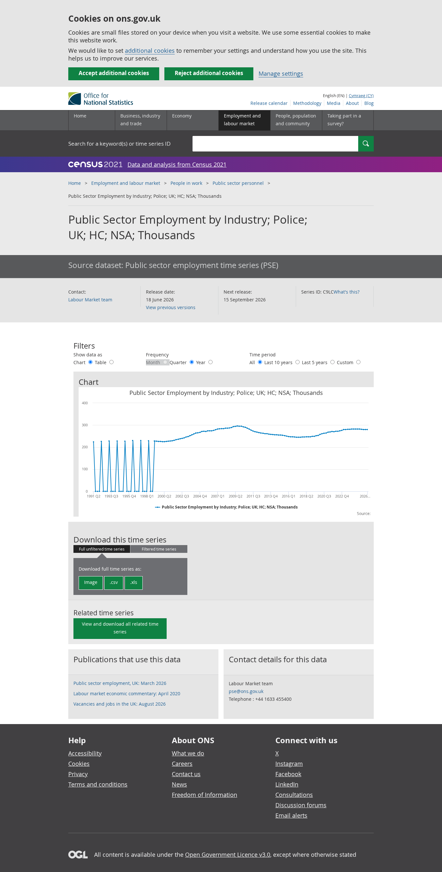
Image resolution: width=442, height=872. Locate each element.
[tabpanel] (130, 576)
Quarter (179, 362)
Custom (346, 362)
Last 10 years (279, 362)
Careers (182, 763)
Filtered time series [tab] (159, 549)
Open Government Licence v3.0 (227, 854)
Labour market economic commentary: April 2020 (126, 693)
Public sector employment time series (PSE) (201, 265)
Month (153, 362)
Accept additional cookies (114, 73)
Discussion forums (300, 805)
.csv (114, 582)
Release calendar (269, 103)
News (179, 784)
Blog (369, 103)
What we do (188, 753)
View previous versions (170, 307)
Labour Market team (90, 299)
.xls (133, 582)
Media (333, 103)
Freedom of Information (204, 795)
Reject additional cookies (209, 73)
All (252, 362)
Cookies (79, 763)
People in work (186, 183)
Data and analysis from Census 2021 (177, 164)
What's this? (346, 292)
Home (80, 116)
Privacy (78, 774)
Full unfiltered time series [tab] (102, 549)
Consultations (294, 795)
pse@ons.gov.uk (246, 691)
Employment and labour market (125, 183)
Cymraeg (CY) (361, 95)
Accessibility (85, 753)
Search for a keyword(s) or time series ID (119, 143)
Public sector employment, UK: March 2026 (119, 683)
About (352, 103)
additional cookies (150, 50)
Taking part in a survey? (344, 120)
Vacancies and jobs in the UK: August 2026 (119, 704)
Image (90, 582)
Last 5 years (315, 362)
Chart (80, 362)
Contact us (186, 774)
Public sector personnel (238, 183)
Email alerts (291, 815)
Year (201, 362)
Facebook (288, 774)
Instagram (289, 763)
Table (101, 362)
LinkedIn (286, 784)
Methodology (307, 103)
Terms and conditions (97, 784)
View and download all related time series (120, 628)
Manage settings (281, 73)
